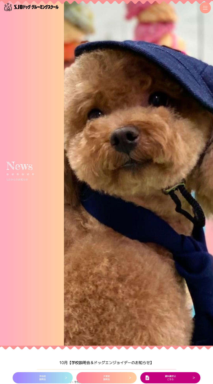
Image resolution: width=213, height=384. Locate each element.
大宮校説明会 (106, 378)
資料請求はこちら (170, 378)
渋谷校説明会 (42, 378)
